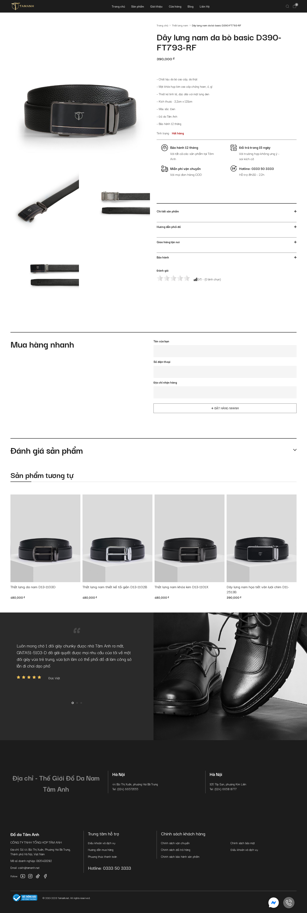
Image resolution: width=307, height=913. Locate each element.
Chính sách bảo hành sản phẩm (180, 856)
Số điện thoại (162, 361)
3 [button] (81, 703)
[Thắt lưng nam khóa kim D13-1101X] (190, 538)
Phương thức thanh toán (102, 856)
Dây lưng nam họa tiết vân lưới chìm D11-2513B (258, 589)
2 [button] (77, 703)
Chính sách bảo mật (243, 843)
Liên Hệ (204, 6)
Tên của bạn (161, 341)
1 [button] (73, 703)
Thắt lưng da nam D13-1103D (33, 586)
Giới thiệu (156, 6)
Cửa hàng (175, 6)
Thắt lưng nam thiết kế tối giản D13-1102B (114, 586)
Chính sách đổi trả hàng (175, 849)
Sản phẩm (137, 6)
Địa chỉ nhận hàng (165, 382)
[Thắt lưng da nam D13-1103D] (45, 538)
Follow (14, 876)
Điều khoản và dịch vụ (101, 843)
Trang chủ (118, 6)
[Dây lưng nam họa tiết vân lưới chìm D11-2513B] (262, 538)
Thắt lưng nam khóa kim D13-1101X (181, 586)
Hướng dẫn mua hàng (100, 849)
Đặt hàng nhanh (226, 408)
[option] (77, 661)
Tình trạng (163, 133)
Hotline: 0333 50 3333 (109, 867)
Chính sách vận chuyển (175, 843)
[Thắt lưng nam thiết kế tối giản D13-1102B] (117, 538)
